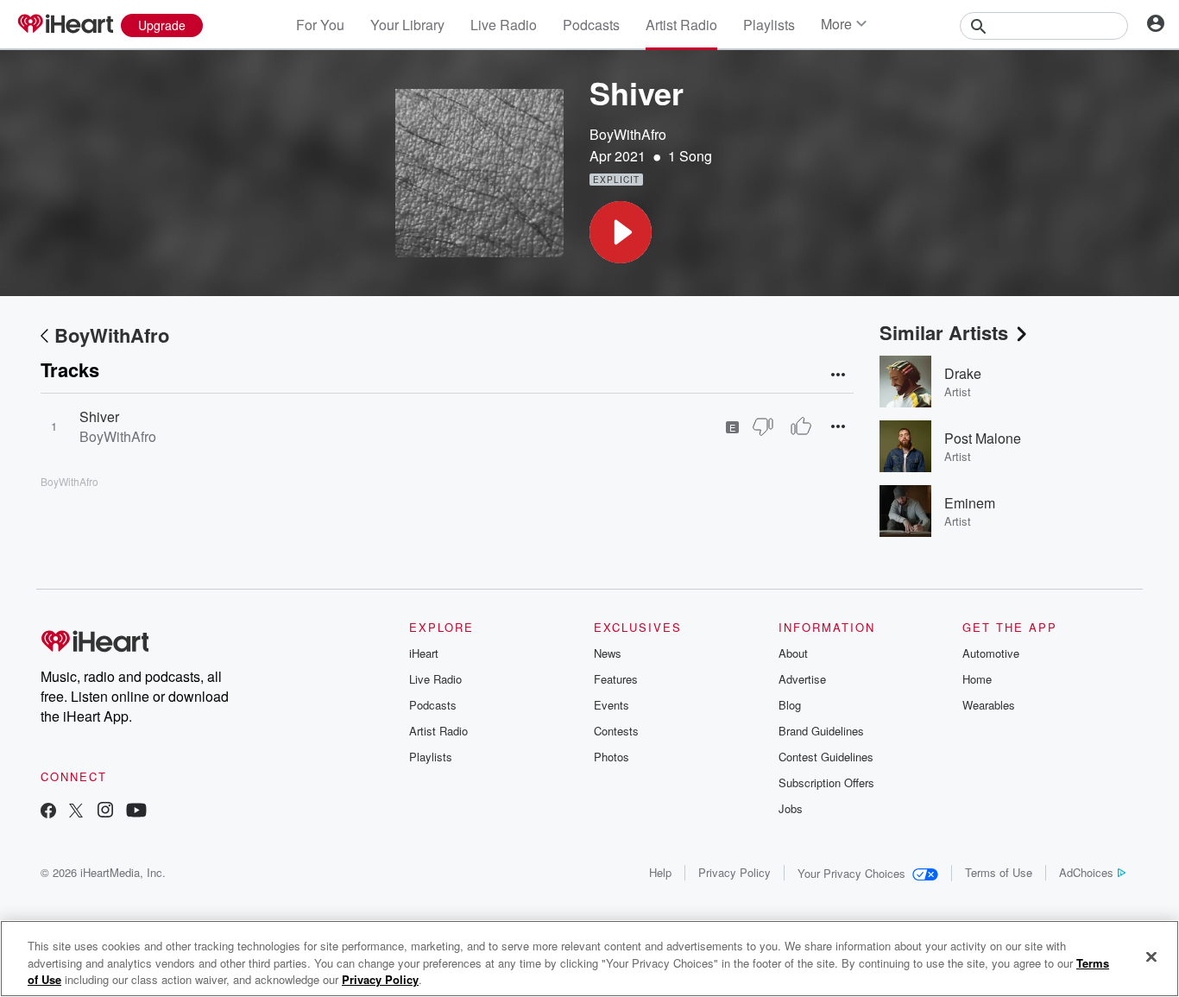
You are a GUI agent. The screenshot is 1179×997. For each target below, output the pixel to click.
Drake (962, 373)
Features (616, 679)
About (793, 653)
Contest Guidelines (826, 756)
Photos (611, 756)
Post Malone (982, 438)
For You (320, 25)
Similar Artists (944, 332)
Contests (616, 731)
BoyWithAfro (628, 134)
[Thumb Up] (800, 426)
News (607, 653)
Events (611, 705)
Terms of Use (998, 872)
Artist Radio (681, 25)
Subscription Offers (826, 782)
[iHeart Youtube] (136, 812)
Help (660, 872)
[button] (621, 232)
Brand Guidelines (821, 731)
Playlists (769, 25)
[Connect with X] (76, 812)
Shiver (99, 416)
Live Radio (503, 25)
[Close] (1151, 956)
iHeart (423, 653)
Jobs (791, 808)
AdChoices (1086, 872)
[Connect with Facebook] (48, 812)
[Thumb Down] (763, 426)
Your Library (407, 25)
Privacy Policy (734, 872)
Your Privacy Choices (851, 873)
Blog (790, 705)
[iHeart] (65, 25)
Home (977, 679)
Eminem (969, 503)
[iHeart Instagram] (105, 812)
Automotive (990, 653)
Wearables (988, 705)
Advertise (802, 679)
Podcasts (591, 25)
